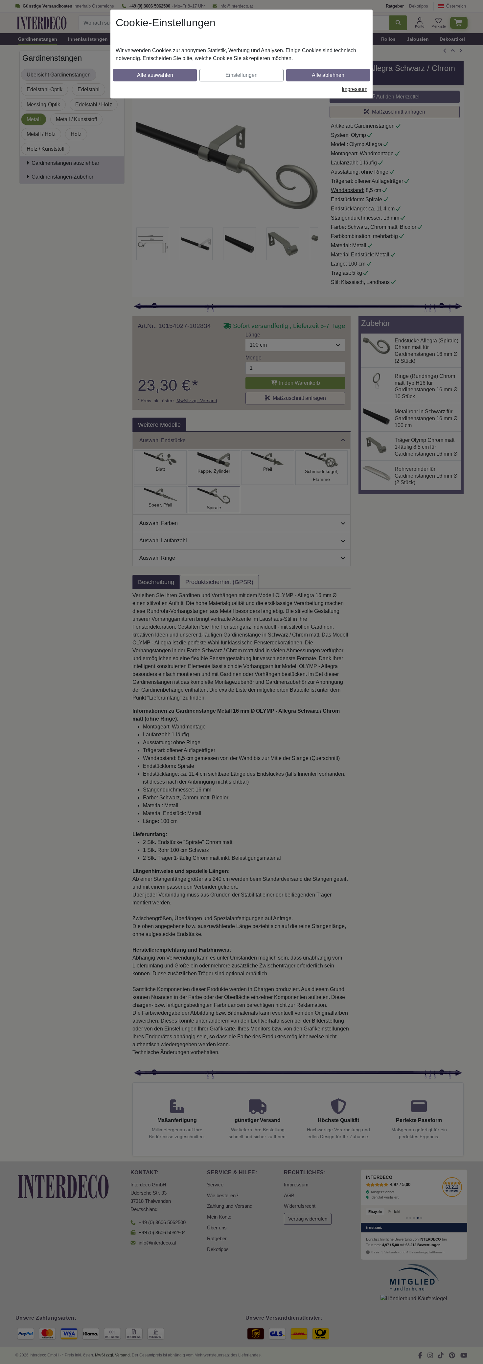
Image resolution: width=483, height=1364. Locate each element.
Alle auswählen (155, 75)
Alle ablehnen (328, 75)
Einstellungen (241, 75)
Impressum (354, 89)
